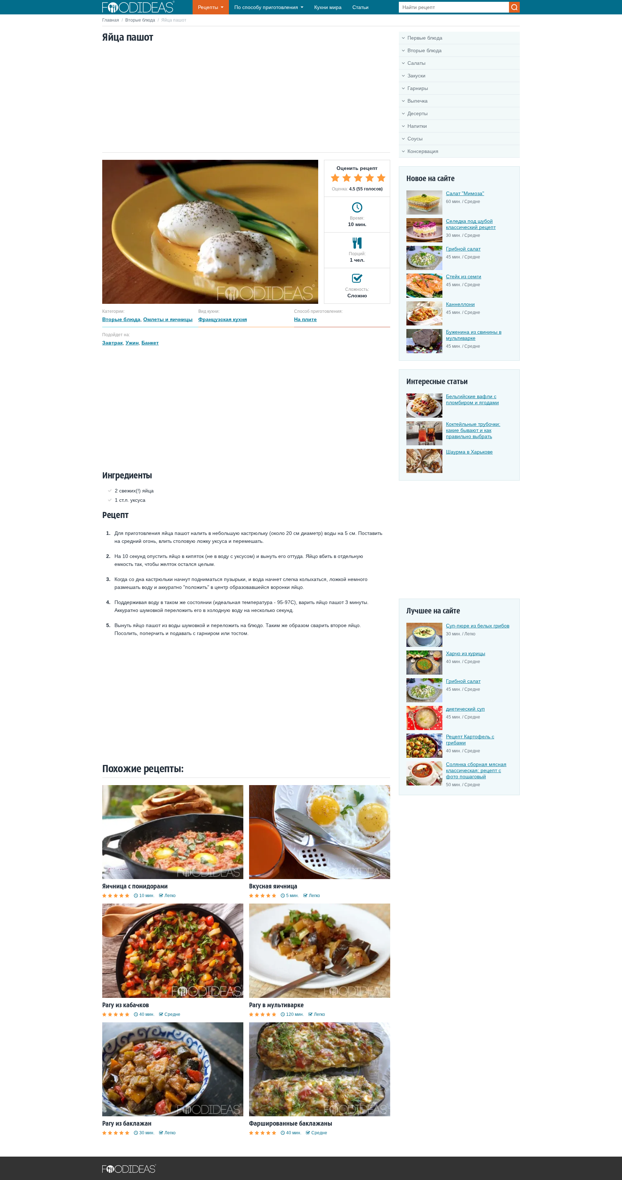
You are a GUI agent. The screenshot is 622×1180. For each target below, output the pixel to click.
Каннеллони (460, 304)
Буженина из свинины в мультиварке (473, 335)
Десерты (417, 113)
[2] (346, 178)
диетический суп (465, 709)
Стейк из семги (463, 276)
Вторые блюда (140, 20)
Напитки (417, 126)
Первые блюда (424, 38)
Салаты (416, 63)
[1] (335, 178)
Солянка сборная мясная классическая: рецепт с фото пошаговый (476, 770)
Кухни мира (328, 7)
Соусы (415, 138)
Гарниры (417, 88)
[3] (358, 178)
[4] (369, 178)
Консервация (422, 151)
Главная (110, 20)
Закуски (416, 75)
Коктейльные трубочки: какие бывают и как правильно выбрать (473, 430)
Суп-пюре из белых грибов (477, 626)
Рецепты (208, 7)
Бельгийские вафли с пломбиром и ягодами (472, 399)
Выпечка (417, 101)
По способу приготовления (266, 7)
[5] (381, 178)
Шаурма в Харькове (469, 452)
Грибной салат (463, 249)
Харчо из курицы (465, 653)
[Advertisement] (246, 98)
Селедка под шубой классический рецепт (471, 224)
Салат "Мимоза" (465, 193)
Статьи (360, 7)
